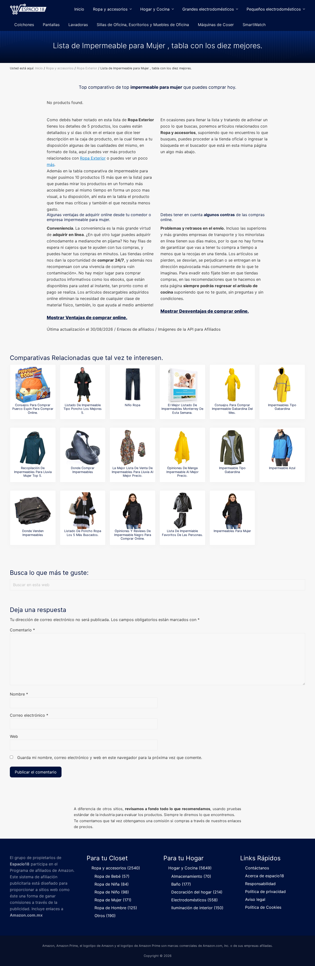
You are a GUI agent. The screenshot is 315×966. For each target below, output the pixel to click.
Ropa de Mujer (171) (112, 899)
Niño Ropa (132, 405)
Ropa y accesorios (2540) (116, 867)
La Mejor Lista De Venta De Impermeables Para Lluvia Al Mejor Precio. (132, 471)
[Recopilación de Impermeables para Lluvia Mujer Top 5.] (32, 447)
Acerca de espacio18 (264, 875)
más (50, 164)
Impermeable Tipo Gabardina (232, 470)
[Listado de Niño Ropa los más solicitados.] (132, 384)
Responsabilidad (260, 883)
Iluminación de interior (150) (197, 907)
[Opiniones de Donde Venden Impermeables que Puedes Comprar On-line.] (32, 510)
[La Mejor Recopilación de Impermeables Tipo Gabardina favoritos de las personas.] (282, 384)
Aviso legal (255, 899)
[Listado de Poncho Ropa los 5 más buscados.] (82, 510)
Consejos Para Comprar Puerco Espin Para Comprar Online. (32, 409)
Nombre (19, 694)
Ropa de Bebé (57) (111, 876)
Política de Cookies (263, 907)
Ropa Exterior (93, 158)
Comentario (22, 629)
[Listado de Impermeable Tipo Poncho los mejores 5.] (82, 384)
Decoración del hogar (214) (196, 892)
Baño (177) (181, 884)
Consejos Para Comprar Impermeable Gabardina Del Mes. (232, 409)
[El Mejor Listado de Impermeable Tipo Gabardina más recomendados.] (232, 447)
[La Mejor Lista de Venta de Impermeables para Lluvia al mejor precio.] (132, 447)
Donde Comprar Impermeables (82, 470)
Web (14, 736)
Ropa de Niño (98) (111, 892)
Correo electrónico (29, 715)
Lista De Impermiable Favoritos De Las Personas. (182, 532)
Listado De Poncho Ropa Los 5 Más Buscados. (82, 532)
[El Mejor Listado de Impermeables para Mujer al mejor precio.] (232, 510)
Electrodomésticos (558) (194, 899)
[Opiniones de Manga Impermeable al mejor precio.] (182, 447)
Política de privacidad (265, 891)
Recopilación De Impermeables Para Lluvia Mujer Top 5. (33, 471)
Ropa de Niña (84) (111, 884)
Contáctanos (257, 867)
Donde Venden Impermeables (33, 532)
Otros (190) (105, 915)
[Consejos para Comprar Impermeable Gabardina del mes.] (232, 384)
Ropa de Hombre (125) (115, 907)
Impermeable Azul (282, 468)
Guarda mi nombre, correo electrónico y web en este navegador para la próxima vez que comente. (109, 757)
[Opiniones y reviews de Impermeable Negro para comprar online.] (132, 510)
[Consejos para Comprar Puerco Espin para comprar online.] (32, 384)
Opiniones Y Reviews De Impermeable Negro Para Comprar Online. (132, 534)
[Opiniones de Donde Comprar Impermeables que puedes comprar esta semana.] (82, 447)
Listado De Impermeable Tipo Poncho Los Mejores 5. (82, 409)
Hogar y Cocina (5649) (190, 867)
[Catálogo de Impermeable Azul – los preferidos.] (282, 447)
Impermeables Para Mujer (232, 531)
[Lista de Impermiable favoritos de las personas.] (182, 510)
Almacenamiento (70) (191, 876)
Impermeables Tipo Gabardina (282, 407)
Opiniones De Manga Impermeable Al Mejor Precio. (182, 471)
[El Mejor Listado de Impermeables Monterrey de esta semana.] (182, 384)
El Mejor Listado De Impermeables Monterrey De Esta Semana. (182, 409)
